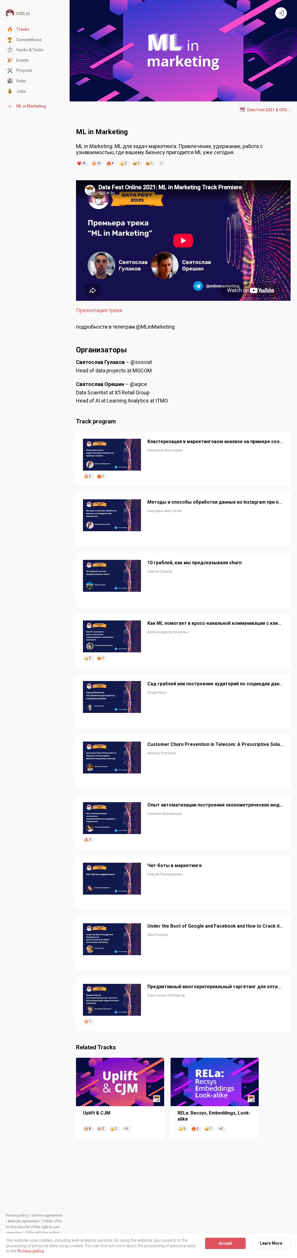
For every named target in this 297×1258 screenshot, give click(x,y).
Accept (225, 1243)
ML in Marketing (31, 106)
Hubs (21, 81)
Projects (24, 70)
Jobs (21, 91)
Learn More (271, 1243)
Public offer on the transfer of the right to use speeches (34, 1227)
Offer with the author (42, 1233)
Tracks (22, 29)
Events (22, 60)
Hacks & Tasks (30, 50)
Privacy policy (17, 1215)
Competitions (29, 39)
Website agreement (23, 1221)
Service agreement (47, 1215)
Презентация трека (99, 310)
